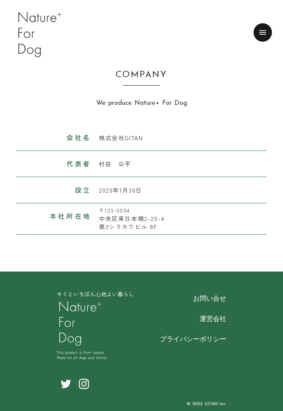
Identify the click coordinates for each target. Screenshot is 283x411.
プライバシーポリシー (193, 339)
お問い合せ (209, 298)
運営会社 (213, 318)
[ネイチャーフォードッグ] (80, 323)
